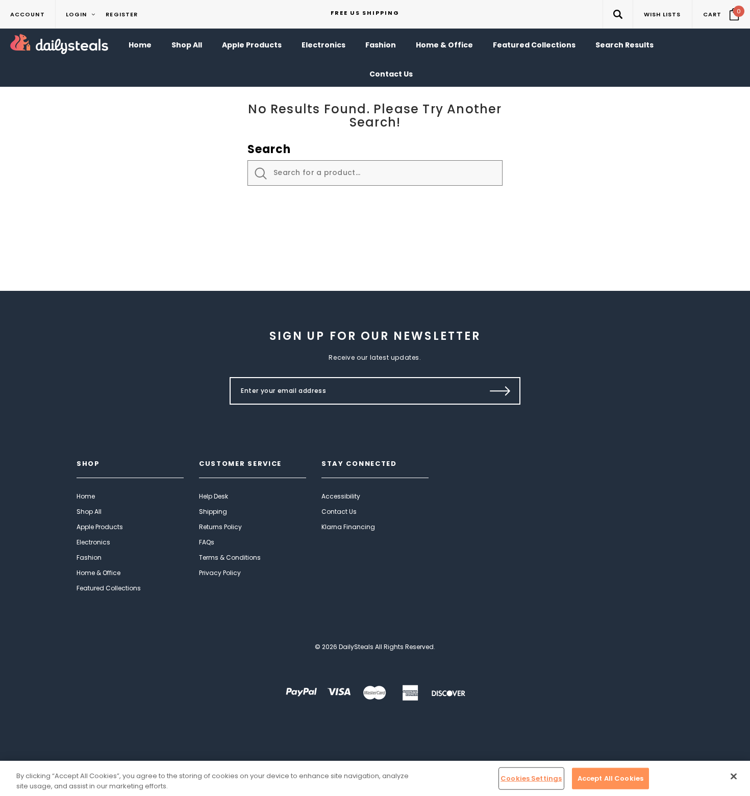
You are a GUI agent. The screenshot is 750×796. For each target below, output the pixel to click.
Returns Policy (220, 527)
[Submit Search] (260, 173)
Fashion (89, 557)
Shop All (89, 511)
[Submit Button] (500, 391)
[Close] (733, 776)
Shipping (213, 511)
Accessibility (340, 496)
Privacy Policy (220, 572)
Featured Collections (109, 588)
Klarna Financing (348, 527)
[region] (375, 778)
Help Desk (213, 496)
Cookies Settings (531, 778)
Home (86, 496)
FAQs (206, 542)
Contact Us (339, 511)
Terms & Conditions (230, 557)
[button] (618, 14)
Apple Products (100, 527)
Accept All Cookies (610, 778)
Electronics (93, 542)
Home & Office (98, 572)
